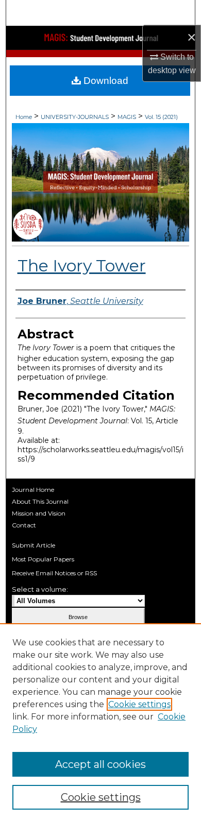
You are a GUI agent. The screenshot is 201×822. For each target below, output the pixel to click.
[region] (100, 722)
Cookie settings (139, 704)
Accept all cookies (100, 764)
